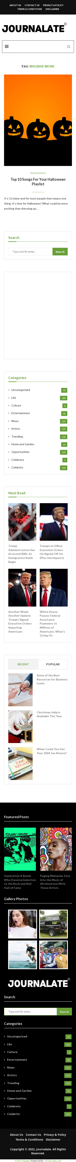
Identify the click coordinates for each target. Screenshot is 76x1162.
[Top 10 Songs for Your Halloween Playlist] (38, 120)
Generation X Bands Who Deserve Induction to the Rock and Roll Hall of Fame (20, 881)
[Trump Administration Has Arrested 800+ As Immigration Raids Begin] (22, 522)
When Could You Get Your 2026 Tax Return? (52, 751)
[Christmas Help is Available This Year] (20, 726)
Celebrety (38, 459)
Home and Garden (38, 444)
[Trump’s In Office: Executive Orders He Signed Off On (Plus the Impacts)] (54, 522)
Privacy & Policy (53, 5)
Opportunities (38, 451)
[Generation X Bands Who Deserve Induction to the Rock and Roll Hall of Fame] (20, 849)
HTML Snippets (23, 1160)
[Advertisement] (38, 315)
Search (60, 251)
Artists (38, 428)
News (38, 421)
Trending (38, 436)
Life (38, 397)
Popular (53, 664)
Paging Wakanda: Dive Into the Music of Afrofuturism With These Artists (55, 881)
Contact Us (32, 5)
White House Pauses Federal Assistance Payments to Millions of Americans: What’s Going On (52, 623)
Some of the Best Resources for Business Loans (52, 679)
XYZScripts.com (53, 1160)
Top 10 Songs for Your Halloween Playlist (38, 181)
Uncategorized (38, 390)
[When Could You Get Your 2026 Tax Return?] (20, 763)
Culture (38, 405)
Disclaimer (52, 9)
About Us (15, 5)
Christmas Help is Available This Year (49, 714)
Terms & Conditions (29, 9)
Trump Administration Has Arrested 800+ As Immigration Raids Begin (21, 553)
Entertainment (38, 173)
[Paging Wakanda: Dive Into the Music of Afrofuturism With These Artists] (56, 849)
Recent (23, 664)
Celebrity (38, 467)
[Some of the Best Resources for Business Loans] (20, 689)
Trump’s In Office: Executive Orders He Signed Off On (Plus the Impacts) (52, 551)
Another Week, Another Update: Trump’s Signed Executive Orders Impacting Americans (20, 621)
